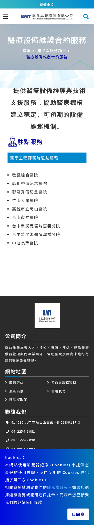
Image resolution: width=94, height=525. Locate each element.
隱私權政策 (57, 487)
